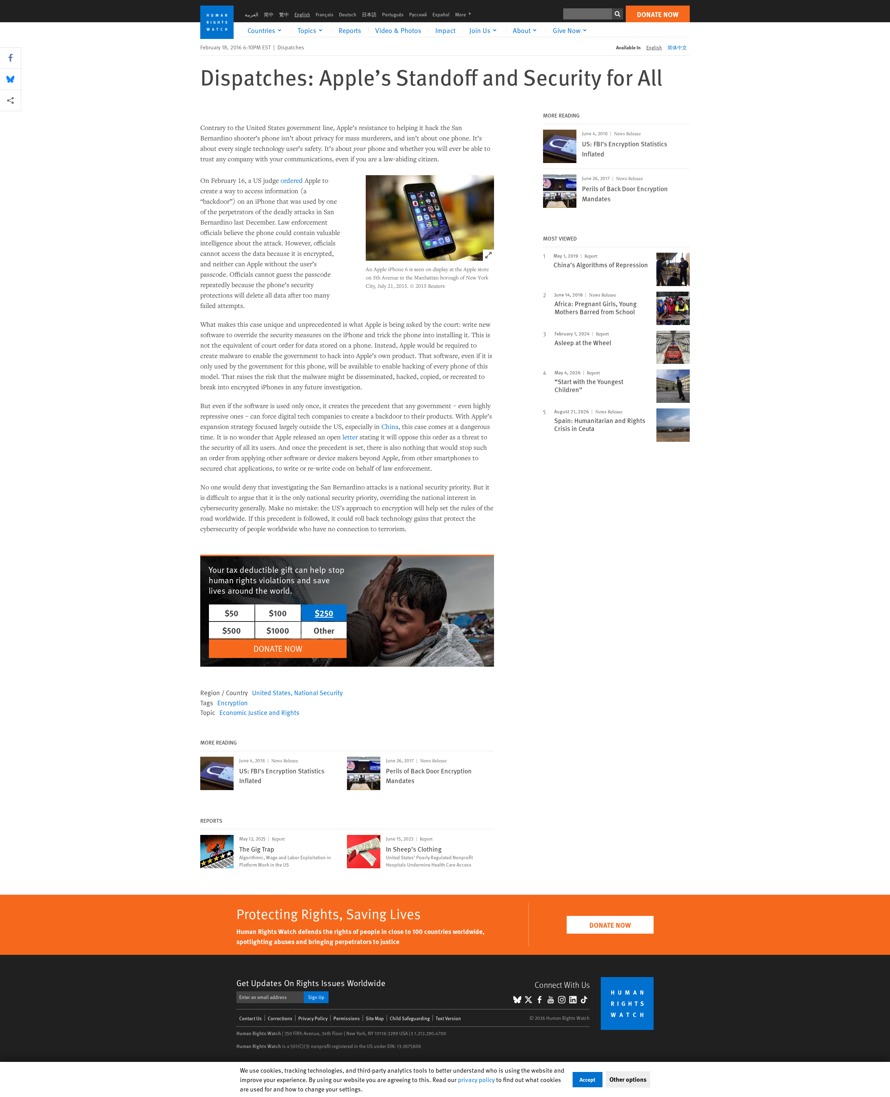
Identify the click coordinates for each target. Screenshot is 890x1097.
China (389, 426)
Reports (350, 30)
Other (324, 630)
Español (441, 14)
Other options (628, 1079)
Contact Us (250, 1018)
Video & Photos (398, 30)
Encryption (232, 702)
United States (271, 692)
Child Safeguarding (410, 1018)
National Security (318, 692)
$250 (324, 613)
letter (349, 436)
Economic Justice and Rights (259, 712)
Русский (418, 14)
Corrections (280, 1018)
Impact (445, 30)
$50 (231, 613)
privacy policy (476, 1079)
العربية (251, 14)
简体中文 (677, 47)
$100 (278, 613)
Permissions (346, 1018)
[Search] (617, 13)
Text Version (448, 1018)
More (465, 14)
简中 (269, 14)
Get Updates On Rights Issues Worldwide (311, 983)
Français (324, 14)
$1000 (277, 630)
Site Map (375, 1018)
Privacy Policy (312, 1018)
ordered (292, 180)
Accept (588, 1079)
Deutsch (347, 14)
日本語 (369, 14)
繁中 (284, 14)
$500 (231, 630)
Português (393, 14)
